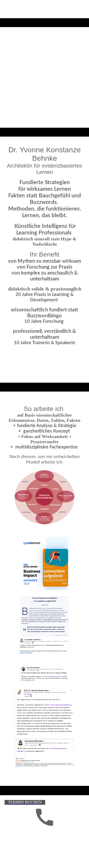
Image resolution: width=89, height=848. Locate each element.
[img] (44, 68)
